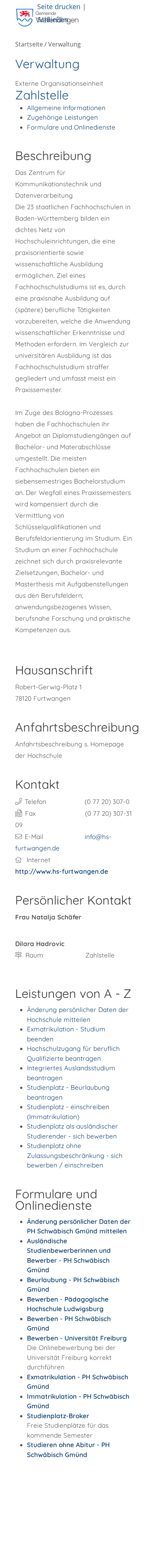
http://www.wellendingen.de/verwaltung (45, 1490)
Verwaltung (64, 44)
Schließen (52, 19)
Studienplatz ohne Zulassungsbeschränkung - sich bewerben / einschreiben (75, 1155)
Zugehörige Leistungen (62, 117)
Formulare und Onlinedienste (71, 127)
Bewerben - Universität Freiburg (77, 1338)
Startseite (29, 44)
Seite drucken (58, 6)
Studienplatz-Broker (58, 1416)
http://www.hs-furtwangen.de (61, 871)
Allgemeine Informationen (66, 108)
